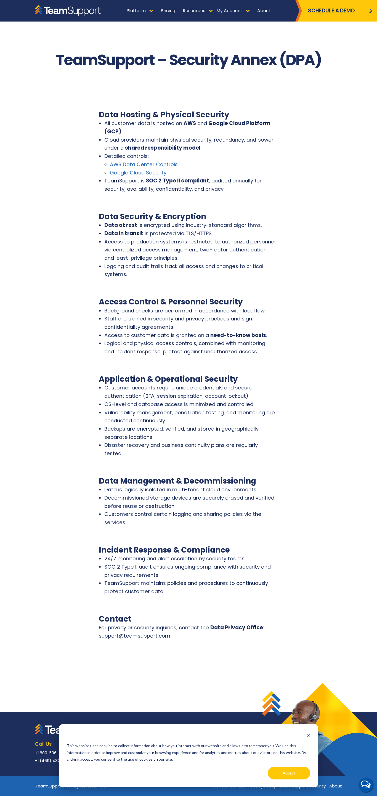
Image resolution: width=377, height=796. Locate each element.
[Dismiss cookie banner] (308, 735)
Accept (289, 773)
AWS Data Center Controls (144, 164)
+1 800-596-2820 (51, 753)
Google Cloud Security (138, 172)
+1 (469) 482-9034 (53, 760)
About (335, 786)
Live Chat (366, 785)
